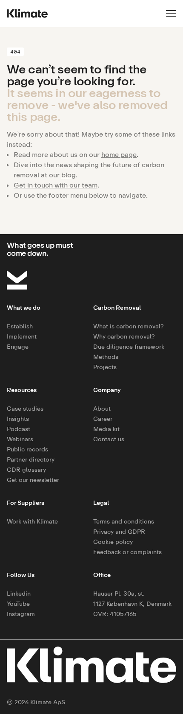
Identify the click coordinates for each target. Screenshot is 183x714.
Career (102, 418)
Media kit (106, 428)
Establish (20, 326)
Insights (18, 418)
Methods (105, 356)
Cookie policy (113, 541)
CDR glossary (26, 469)
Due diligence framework (128, 346)
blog (68, 175)
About (102, 408)
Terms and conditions (123, 521)
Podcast (18, 428)
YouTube (18, 603)
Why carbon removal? (124, 336)
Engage (18, 346)
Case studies (25, 408)
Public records (27, 449)
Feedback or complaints (127, 551)
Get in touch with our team (55, 185)
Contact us (108, 438)
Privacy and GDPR (119, 531)
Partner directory (30, 459)
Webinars (20, 438)
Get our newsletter (33, 479)
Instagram (21, 613)
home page (119, 154)
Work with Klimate (32, 521)
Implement (22, 336)
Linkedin (19, 593)
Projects (105, 366)
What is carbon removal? (128, 326)
